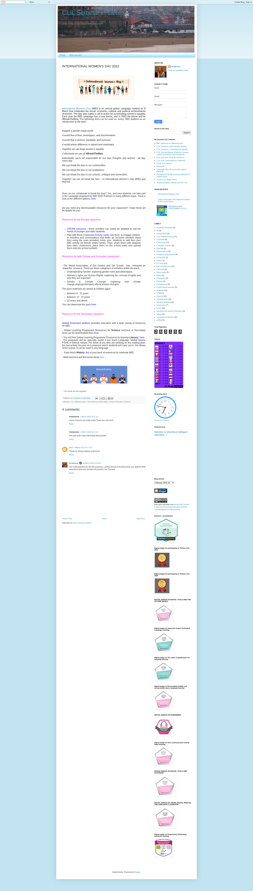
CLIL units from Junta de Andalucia (170, 157)
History (159, 260)
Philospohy (161, 278)
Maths (159, 275)
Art (158, 231)
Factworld (160, 166)
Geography (161, 257)
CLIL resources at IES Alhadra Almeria (172, 146)
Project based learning (166, 287)
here (102, 357)
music (159, 308)
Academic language (164, 228)
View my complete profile (178, 70)
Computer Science (164, 246)
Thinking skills (162, 299)
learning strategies (164, 302)
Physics (160, 281)
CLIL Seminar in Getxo (93, 12)
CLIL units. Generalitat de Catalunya (171, 161)
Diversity (160, 248)
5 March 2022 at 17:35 (83, 448)
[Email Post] (96, 398)
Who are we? (76, 55)
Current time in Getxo (161, 420)
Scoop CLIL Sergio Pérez (167, 180)
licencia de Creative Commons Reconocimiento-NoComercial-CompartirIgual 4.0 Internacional (171, 506)
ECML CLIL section (164, 163)
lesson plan (161, 305)
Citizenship (161, 242)
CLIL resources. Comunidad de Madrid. (172, 149)
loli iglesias (73, 463)
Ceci (71, 448)
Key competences (164, 266)
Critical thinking (92, 402)
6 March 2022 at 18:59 (92, 463)
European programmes (166, 254)
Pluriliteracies (162, 284)
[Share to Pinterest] (112, 398)
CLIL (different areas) (78, 402)
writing (159, 320)
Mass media (161, 272)
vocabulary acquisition (165, 317)
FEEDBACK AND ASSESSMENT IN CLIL (178, 207)
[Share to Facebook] (109, 398)
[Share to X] (106, 398)
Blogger (137, 872)
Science (160, 296)
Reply (71, 424)
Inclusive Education (116, 402)
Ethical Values (103, 402)
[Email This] (100, 398)
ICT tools (160, 263)
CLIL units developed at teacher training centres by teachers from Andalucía (172, 153)
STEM (159, 293)
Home (62, 55)
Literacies (127, 402)
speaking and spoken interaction (169, 311)
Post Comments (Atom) (82, 523)
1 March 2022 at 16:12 (89, 432)
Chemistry (161, 240)
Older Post (140, 519)
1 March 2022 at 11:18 (89, 417)
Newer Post (67, 519)
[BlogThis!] (103, 398)
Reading (160, 290)
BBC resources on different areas (170, 143)
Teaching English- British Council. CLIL (172, 183)
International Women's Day (76, 108)
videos (159, 314)
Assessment (161, 234)
